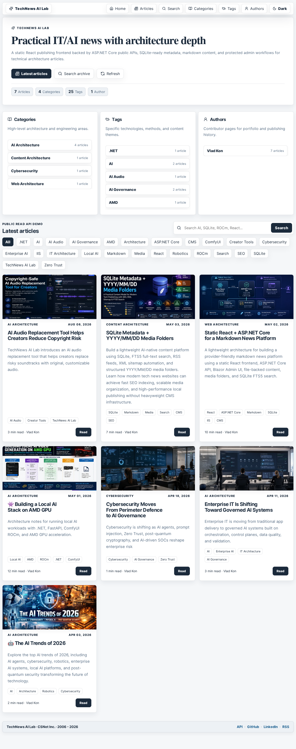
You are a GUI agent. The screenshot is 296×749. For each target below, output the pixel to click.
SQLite (259, 253)
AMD (111, 242)
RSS (285, 727)
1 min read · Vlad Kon (121, 571)
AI (38, 242)
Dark (282, 8)
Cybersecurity (274, 242)
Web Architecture (222, 324)
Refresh (113, 73)
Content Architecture (127, 324)
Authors (257, 8)
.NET (23, 242)
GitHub (253, 727)
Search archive (77, 73)
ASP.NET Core (166, 242)
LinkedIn (271, 727)
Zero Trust (53, 265)
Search (174, 8)
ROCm (202, 253)
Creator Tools (241, 242)
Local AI (91, 253)
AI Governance (85, 242)
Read (83, 432)
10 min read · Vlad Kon (221, 432)
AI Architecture (23, 324)
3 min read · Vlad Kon (23, 432)
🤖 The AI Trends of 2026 (36, 643)
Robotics (180, 253)
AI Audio (56, 242)
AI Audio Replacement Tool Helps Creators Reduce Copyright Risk (46, 335)
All (7, 242)
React (159, 253)
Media (139, 253)
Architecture (134, 242)
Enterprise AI (16, 253)
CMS (192, 242)
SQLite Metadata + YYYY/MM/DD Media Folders (139, 335)
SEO (241, 253)
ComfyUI (213, 242)
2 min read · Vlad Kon (23, 703)
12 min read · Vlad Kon (24, 571)
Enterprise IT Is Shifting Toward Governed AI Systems (239, 507)
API (240, 727)
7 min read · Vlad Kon (122, 432)
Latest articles (34, 73)
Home (120, 8)
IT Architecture (62, 253)
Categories (203, 8)
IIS (39, 253)
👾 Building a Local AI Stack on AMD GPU (32, 507)
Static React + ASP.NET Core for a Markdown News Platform (240, 335)
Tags (232, 8)
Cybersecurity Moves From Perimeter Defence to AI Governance (134, 509)
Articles (146, 8)
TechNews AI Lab (31, 8)
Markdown (116, 253)
